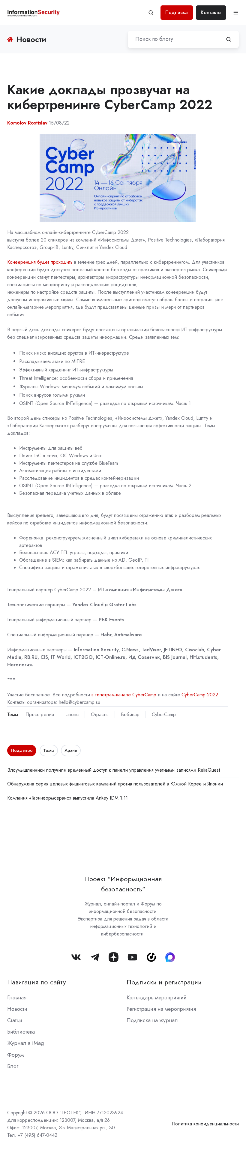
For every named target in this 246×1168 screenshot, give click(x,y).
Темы (48, 750)
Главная (16, 997)
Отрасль (100, 714)
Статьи (14, 1020)
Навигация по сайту (36, 982)
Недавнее (22, 750)
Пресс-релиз (40, 714)
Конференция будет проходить (40, 262)
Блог (12, 1066)
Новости (17, 1009)
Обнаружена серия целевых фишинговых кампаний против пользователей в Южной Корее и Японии (115, 783)
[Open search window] (151, 13)
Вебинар (130, 714)
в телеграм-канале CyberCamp (124, 694)
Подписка (176, 12)
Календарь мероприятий (157, 997)
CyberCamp (164, 714)
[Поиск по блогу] (229, 39)
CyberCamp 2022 (200, 694)
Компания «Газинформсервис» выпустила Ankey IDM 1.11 (67, 797)
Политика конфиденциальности (205, 1123)
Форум (15, 1055)
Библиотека (21, 1032)
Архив (70, 750)
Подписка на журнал (152, 1020)
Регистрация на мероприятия (161, 1009)
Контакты (211, 12)
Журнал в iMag (25, 1043)
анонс (72, 714)
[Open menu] (236, 13)
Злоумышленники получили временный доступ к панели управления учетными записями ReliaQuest (113, 770)
